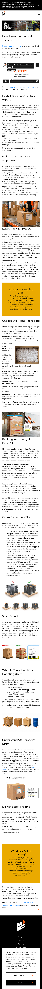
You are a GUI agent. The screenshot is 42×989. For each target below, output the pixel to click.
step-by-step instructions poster (22, 87)
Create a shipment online (11, 46)
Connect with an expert (11, 906)
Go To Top (38, 913)
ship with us (28, 902)
